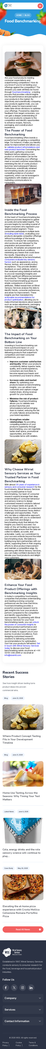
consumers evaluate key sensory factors (20, 260)
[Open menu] (40, 6)
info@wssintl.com (13, 655)
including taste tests (14, 233)
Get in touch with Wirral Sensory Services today (22, 645)
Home (19, 15)
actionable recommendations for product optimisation (19, 298)
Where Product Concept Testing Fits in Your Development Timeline (22, 739)
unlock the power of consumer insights (22, 623)
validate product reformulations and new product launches (22, 148)
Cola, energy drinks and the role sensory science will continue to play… (22, 853)
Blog (27, 15)
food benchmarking (21, 92)
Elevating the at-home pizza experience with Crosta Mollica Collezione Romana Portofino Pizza (21, 911)
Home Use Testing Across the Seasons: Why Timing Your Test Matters (21, 796)
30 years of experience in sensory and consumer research (22, 485)
